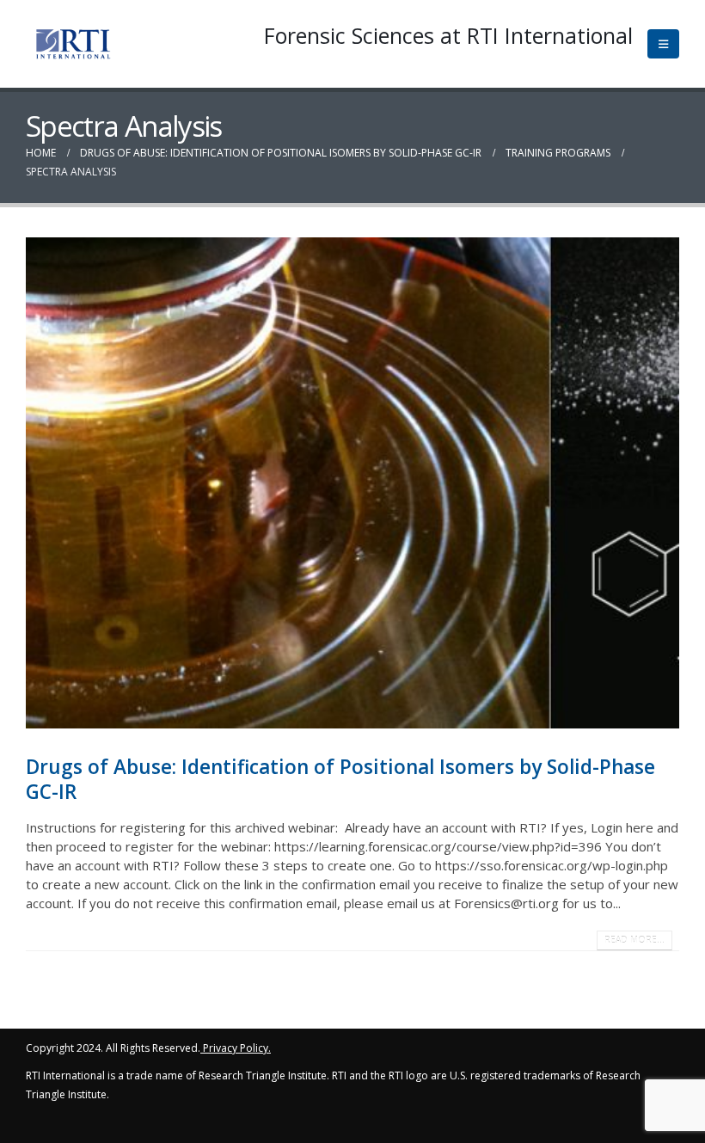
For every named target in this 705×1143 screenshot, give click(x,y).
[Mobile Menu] (663, 43)
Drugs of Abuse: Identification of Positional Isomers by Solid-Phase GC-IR (340, 779)
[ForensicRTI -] (73, 44)
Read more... (634, 940)
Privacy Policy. (237, 1048)
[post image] (352, 482)
